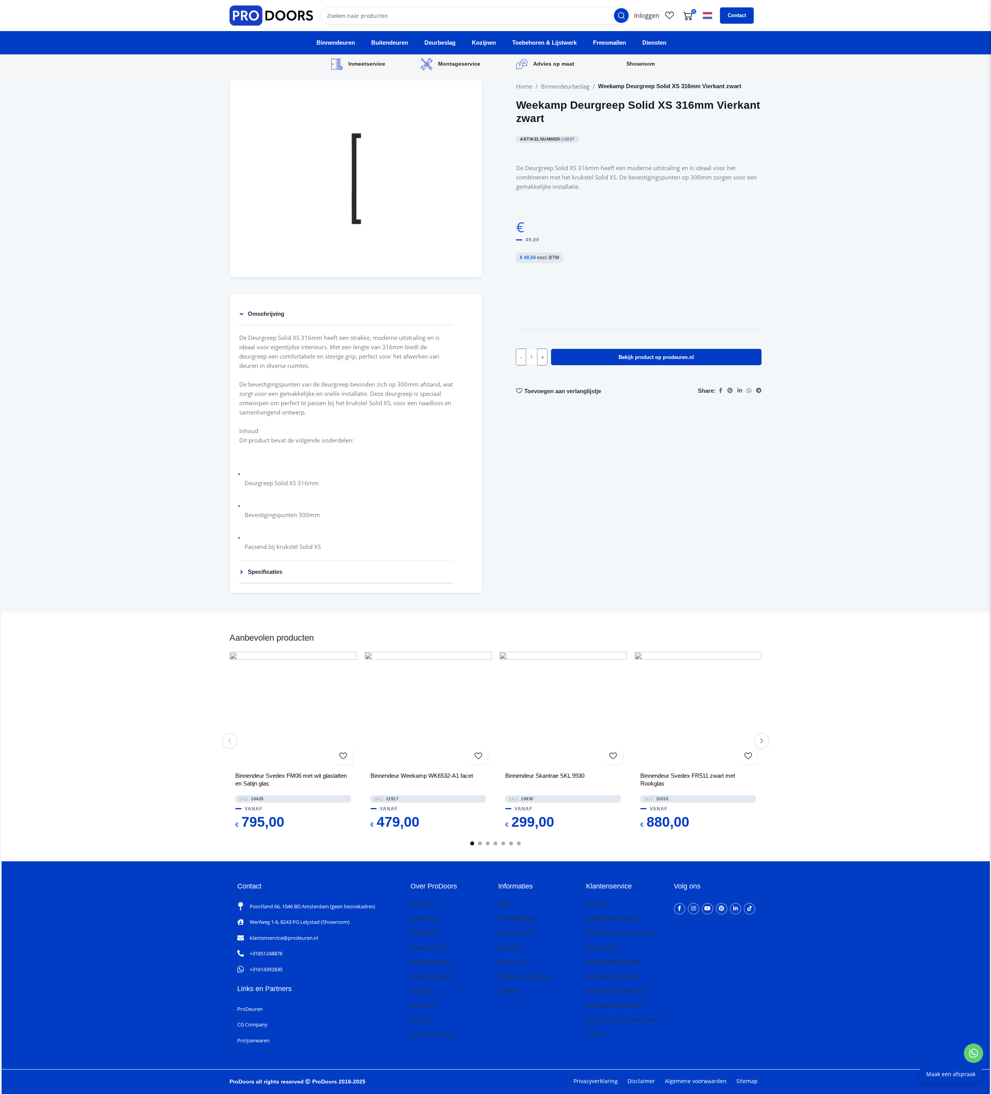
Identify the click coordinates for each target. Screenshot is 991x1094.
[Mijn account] (646, 15)
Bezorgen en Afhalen (613, 976)
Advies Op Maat (431, 976)
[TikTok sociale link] (749, 909)
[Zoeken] (621, 15)
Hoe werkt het (516, 932)
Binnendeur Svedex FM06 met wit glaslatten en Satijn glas (291, 779)
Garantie (597, 904)
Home (524, 86)
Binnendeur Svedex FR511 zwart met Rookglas (687, 779)
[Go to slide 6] (511, 843)
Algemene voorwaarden (696, 1081)
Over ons (422, 904)
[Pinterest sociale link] (730, 390)
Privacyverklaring (596, 1081)
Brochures (511, 961)
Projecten (422, 991)
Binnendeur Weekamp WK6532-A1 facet (421, 775)
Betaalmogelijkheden (613, 961)
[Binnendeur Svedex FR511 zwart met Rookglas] (698, 710)
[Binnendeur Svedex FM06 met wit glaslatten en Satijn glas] (293, 710)
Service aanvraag (432, 1034)
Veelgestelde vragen (612, 918)
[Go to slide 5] (503, 843)
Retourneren (602, 947)
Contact (737, 15)
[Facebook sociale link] (720, 390)
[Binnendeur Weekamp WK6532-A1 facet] (428, 710)
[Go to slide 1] (472, 843)
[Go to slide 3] (488, 843)
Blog (503, 904)
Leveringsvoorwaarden (615, 991)
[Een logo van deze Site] (271, 15)
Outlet (594, 1034)
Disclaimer (641, 1081)
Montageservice (459, 64)
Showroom (640, 64)
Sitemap (747, 1081)
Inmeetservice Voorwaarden (622, 1020)
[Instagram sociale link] (693, 909)
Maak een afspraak (950, 1074)
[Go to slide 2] (480, 843)
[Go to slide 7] (519, 843)
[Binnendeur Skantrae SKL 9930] (563, 710)
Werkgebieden (517, 918)
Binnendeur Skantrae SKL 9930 (544, 775)
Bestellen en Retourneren (619, 932)
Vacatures (423, 1005)
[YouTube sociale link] (707, 909)
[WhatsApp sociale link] (749, 390)
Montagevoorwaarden (614, 1005)
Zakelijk (508, 991)
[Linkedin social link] (739, 390)
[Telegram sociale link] (759, 390)
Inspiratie (510, 947)
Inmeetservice (366, 64)
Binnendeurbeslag (565, 86)
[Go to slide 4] (495, 843)
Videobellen (425, 932)
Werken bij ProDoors (524, 976)
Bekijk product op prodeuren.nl (656, 357)
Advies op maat (553, 64)
